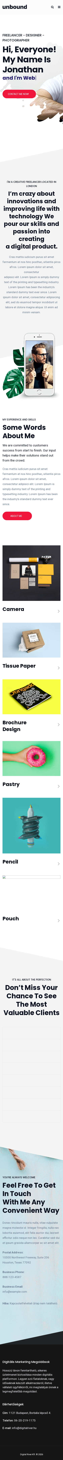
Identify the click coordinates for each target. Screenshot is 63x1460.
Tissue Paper (19, 665)
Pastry (11, 784)
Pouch (11, 918)
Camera (13, 609)
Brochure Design (15, 726)
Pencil (10, 861)
